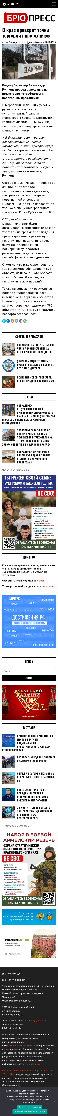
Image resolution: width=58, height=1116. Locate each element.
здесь (41, 580)
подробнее (32, 1094)
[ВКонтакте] (8, 321)
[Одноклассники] (12, 321)
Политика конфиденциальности (30, 1111)
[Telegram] (16, 321)
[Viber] (20, 321)
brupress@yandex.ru (35, 1020)
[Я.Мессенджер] (4, 321)
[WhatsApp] (25, 321)
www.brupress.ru (17, 1045)
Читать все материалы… (16, 470)
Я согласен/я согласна (30, 1107)
